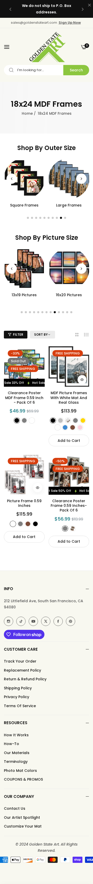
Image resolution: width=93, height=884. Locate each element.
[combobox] (46, 70)
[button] (10, 9)
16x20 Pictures (69, 295)
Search (76, 70)
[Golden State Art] (46, 47)
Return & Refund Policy (25, 679)
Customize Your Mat (23, 826)
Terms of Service (20, 705)
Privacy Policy (16, 696)
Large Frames (69, 205)
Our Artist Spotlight (22, 817)
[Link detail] (8, 621)
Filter (18, 334)
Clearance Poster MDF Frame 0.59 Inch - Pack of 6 (24, 398)
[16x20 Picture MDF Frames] (69, 268)
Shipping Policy (18, 688)
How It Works (16, 735)
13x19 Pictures (24, 295)
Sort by (41, 335)
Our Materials (16, 752)
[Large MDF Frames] (69, 178)
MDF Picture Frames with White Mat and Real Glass (68, 398)
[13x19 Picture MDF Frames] (24, 268)
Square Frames (24, 205)
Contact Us (14, 808)
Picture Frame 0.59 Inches (24, 503)
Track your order (20, 661)
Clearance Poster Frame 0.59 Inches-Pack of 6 (69, 506)
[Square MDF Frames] (24, 178)
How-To (11, 743)
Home (27, 113)
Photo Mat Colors (20, 770)
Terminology (16, 761)
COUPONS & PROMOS (23, 779)
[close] (89, 5)
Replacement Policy (22, 670)
